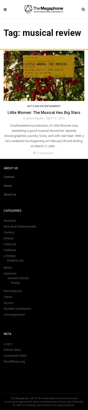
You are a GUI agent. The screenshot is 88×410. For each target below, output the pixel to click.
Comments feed (15, 355)
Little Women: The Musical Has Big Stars (44, 112)
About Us (10, 194)
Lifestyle (10, 256)
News (8, 267)
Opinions (10, 273)
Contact (9, 177)
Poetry (15, 283)
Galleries (10, 250)
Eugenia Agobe (33, 118)
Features (10, 244)
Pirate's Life (15, 260)
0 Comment (43, 153)
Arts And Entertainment (44, 106)
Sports (8, 303)
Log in (8, 344)
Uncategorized (14, 314)
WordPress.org (14, 361)
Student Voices (18, 278)
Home (8, 186)
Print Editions (13, 291)
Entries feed (12, 350)
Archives (10, 220)
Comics (9, 232)
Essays (9, 238)
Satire (8, 297)
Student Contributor (17, 308)
